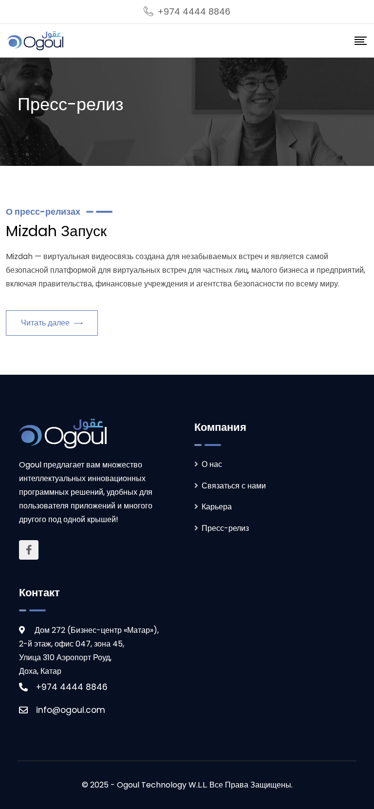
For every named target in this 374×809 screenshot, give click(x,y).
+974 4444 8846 (193, 11)
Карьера (217, 506)
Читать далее (46, 322)
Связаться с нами (234, 485)
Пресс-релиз (225, 528)
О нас (212, 464)
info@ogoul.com (70, 710)
